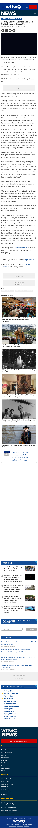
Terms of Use (20, 826)
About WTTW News (7, 784)
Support (29, 818)
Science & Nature (6, 768)
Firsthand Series (10, 704)
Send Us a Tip (5, 789)
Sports (3, 771)
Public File (26, 826)
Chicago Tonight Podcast (8, 807)
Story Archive (5, 781)
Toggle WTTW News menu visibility (36, 13)
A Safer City (8, 691)
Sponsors (4, 794)
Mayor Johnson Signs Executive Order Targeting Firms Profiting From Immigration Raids (12, 599)
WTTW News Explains (12, 719)
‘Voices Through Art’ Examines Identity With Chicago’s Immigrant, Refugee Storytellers (19, 396)
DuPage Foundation (7, 291)
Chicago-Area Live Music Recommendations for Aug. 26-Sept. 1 (18, 371)
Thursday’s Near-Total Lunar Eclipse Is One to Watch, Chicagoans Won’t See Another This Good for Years (13, 578)
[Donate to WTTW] (19, 821)
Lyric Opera (29, 291)
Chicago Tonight (10, 701)
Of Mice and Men (21, 247)
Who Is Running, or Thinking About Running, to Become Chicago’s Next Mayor (13, 569)
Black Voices (8, 698)
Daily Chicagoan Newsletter (9, 810)
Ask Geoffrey (9, 696)
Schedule (9, 818)
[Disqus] (19, 487)
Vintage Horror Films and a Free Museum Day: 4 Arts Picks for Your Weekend (18, 421)
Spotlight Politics (10, 714)
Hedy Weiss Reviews (11, 706)
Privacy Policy (12, 826)
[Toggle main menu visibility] (3, 6)
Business (3, 755)
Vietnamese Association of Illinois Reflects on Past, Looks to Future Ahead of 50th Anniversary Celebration (18, 320)
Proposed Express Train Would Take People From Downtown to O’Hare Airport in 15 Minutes (14, 609)
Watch (15, 818)
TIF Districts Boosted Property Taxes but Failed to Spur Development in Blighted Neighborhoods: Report (13, 589)
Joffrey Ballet (19, 291)
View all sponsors (19, 88)
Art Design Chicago (11, 693)
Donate (33, 7)
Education (4, 760)
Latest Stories (5, 750)
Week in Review (10, 716)
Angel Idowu (5, 26)
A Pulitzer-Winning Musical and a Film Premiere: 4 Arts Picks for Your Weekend (17, 346)
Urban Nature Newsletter (8, 813)
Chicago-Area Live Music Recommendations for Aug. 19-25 (18, 446)
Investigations (9, 709)
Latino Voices (9, 711)
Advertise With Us (6, 792)
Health (3, 763)
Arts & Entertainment (11, 19)
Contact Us (4, 787)
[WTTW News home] (8, 13)
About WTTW (22, 818)
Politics (3, 765)
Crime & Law (5, 758)
